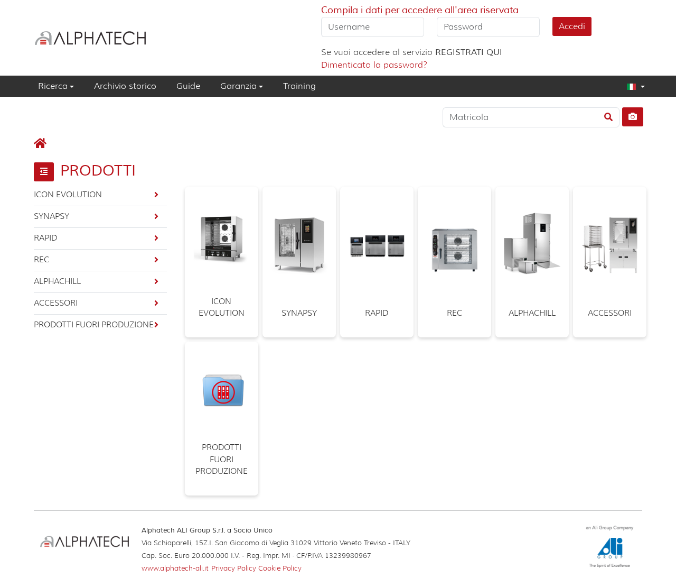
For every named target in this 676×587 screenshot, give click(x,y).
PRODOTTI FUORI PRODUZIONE (94, 324)
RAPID (45, 238)
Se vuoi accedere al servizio (411, 52)
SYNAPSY (51, 216)
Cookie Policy (280, 568)
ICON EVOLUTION (68, 194)
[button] (631, 86)
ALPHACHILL (57, 281)
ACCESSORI (56, 303)
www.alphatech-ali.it (175, 568)
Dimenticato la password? (374, 65)
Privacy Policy (234, 568)
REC (41, 259)
